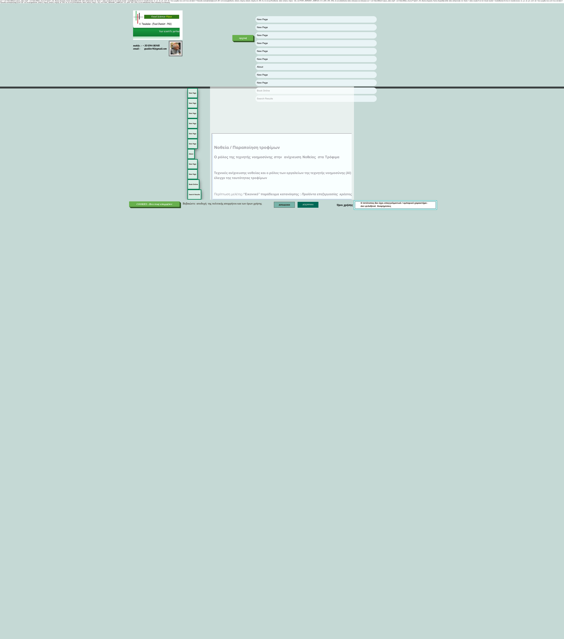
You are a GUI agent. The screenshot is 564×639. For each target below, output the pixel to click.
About (260, 66)
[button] (284, 205)
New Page (262, 19)
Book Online (193, 184)
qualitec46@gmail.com (155, 48)
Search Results (194, 194)
